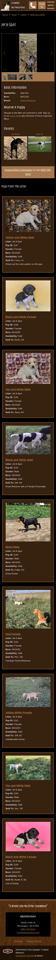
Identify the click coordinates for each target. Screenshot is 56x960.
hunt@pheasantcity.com (28, 932)
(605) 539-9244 (28, 929)
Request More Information (18, 170)
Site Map (18, 941)
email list (14, 116)
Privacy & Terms (34, 941)
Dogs (14, 14)
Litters (23, 14)
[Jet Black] (15, 159)
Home (5, 14)
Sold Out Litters (37, 14)
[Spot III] (39, 151)
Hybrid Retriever (28, 100)
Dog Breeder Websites (25, 956)
